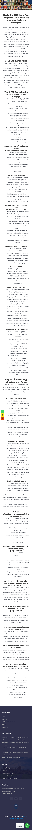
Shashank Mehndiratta (16, 818)
